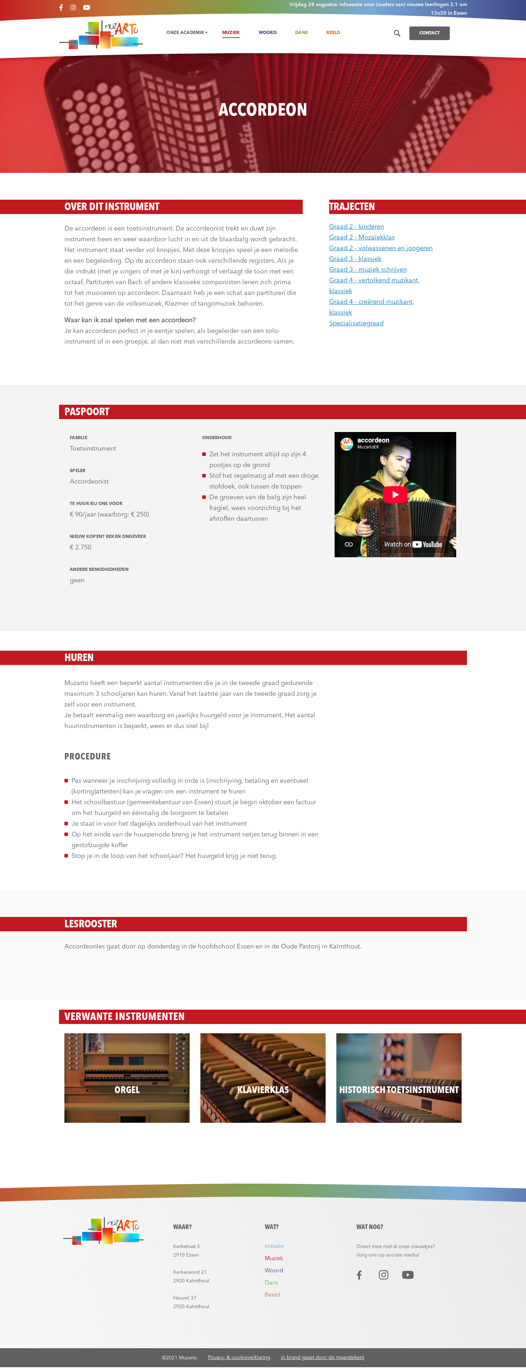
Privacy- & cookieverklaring (239, 1357)
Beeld (333, 33)
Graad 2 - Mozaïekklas (362, 237)
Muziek (231, 33)
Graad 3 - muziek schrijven (368, 270)
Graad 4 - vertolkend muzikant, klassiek (374, 286)
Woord (268, 33)
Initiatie (274, 1246)
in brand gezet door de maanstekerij (322, 1357)
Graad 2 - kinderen (356, 227)
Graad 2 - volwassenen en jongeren (381, 248)
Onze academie (185, 33)
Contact (429, 33)
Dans (301, 33)
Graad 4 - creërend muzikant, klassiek (371, 307)
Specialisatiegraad (356, 323)
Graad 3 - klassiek (355, 259)
